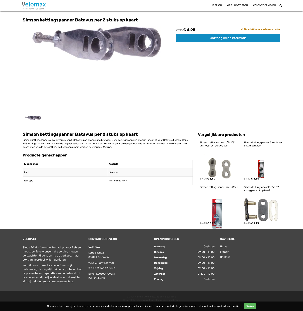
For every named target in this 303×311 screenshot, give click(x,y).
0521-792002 (106, 263)
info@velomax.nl (106, 267)
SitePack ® (171, 296)
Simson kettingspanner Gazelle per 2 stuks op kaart (263, 144)
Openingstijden (237, 5)
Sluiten (250, 306)
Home (223, 246)
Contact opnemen (264, 5)
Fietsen (217, 5)
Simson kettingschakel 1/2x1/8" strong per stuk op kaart (262, 189)
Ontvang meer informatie (228, 38)
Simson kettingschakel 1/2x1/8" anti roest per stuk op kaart (218, 144)
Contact (225, 257)
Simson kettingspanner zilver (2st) (219, 187)
